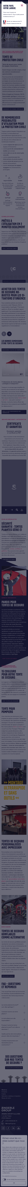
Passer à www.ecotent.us (14, 23)
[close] (22, 5)
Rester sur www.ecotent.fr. (14, 21)
